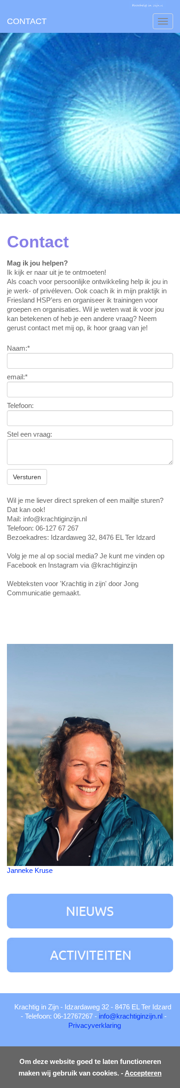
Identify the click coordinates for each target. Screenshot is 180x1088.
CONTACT (27, 21)
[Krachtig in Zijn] (147, 4)
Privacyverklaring (94, 1025)
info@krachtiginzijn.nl (130, 1016)
